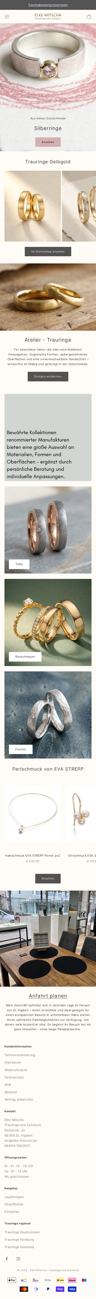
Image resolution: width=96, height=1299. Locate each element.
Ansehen (48, 142)
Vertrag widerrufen (18, 1099)
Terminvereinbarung (19, 1055)
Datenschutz (14, 1077)
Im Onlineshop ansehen (48, 251)
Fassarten (12, 1211)
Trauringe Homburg (19, 1239)
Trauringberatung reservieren (48, 4)
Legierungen (14, 1197)
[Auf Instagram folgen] (18, 1259)
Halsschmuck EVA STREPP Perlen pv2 (32, 855)
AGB (7, 1085)
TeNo (19, 564)
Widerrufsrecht (15, 1070)
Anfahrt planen (48, 996)
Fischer (20, 749)
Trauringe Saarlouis (19, 1247)
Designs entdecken (48, 376)
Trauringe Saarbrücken (22, 1232)
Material (10, 1092)
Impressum (12, 1062)
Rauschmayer (25, 656)
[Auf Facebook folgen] (6, 1259)
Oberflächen (13, 1204)
